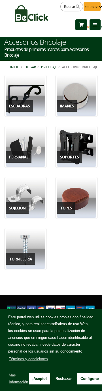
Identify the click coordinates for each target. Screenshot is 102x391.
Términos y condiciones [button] (28, 359)
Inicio (15, 67)
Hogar (30, 67)
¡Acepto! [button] (39, 378)
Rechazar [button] (64, 378)
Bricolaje (49, 67)
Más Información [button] (18, 378)
